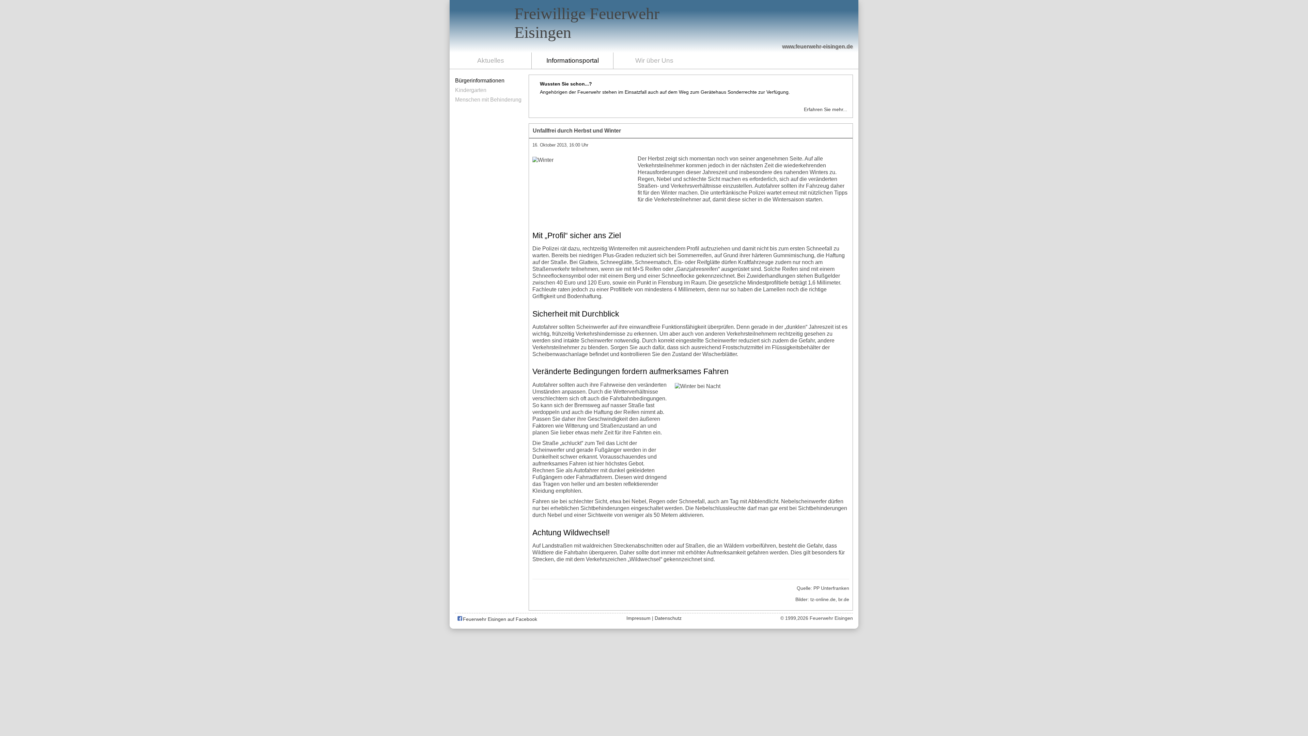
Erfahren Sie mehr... (825, 109)
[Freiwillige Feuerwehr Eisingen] (654, 26)
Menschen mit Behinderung (488, 100)
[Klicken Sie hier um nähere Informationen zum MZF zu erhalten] (823, 34)
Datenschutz (668, 618)
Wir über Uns (654, 60)
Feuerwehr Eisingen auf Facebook (499, 619)
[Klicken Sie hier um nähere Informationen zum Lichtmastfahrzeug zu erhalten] (733, 31)
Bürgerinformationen (479, 80)
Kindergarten (470, 90)
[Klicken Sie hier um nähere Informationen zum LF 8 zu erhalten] (760, 31)
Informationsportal (572, 60)
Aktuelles (490, 60)
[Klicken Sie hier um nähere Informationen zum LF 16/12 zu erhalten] (792, 27)
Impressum (638, 618)
